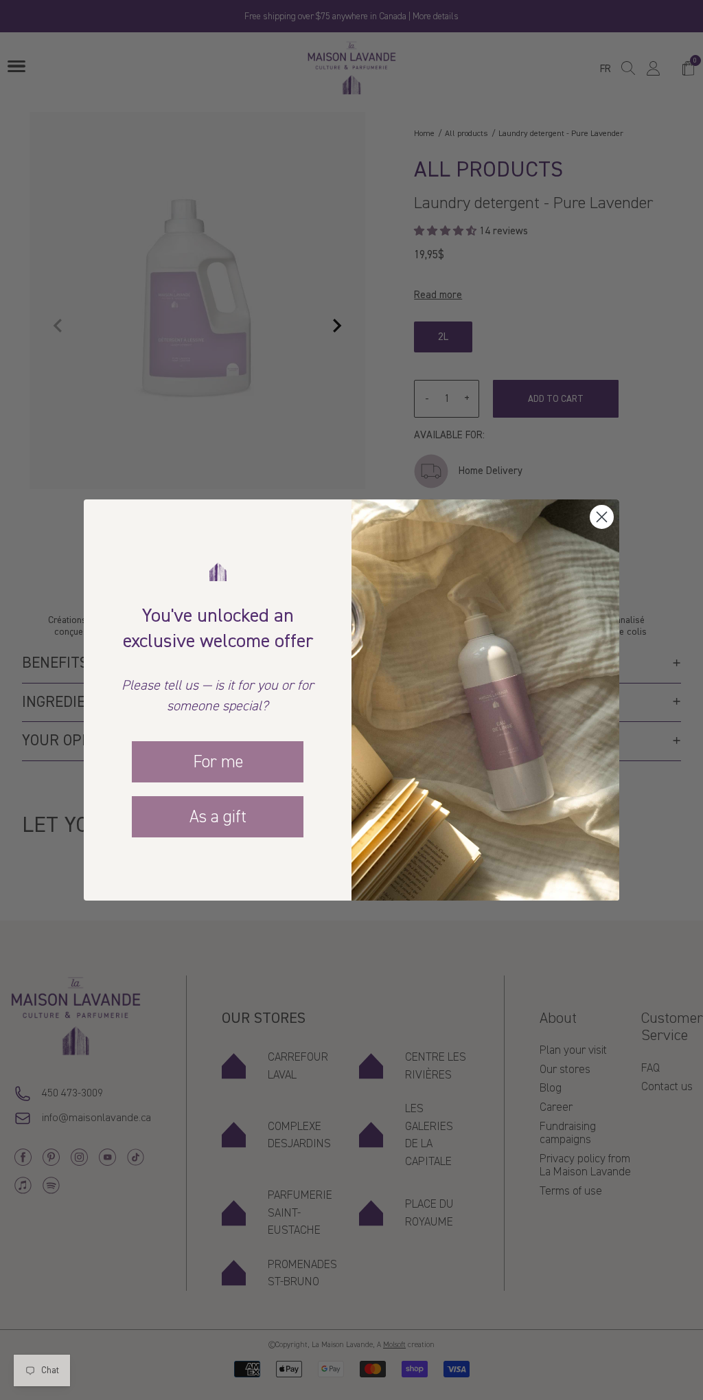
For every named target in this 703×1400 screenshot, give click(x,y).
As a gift (217, 817)
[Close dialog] (602, 517)
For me (218, 762)
